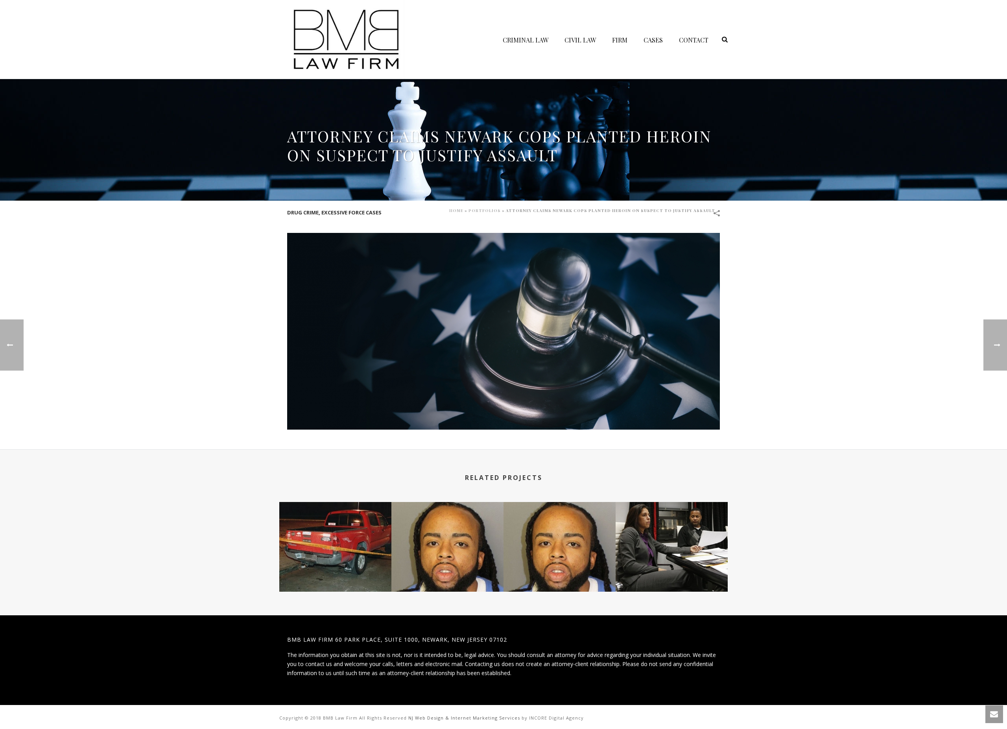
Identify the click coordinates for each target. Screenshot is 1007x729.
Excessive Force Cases (351, 212)
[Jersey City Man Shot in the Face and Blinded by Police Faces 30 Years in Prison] (335, 533)
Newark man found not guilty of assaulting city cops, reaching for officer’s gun (448, 562)
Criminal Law (525, 40)
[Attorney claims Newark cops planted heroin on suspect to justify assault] (503, 330)
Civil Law (580, 40)
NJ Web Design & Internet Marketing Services (464, 718)
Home (456, 210)
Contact (693, 40)
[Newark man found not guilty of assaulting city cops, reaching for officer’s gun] (447, 533)
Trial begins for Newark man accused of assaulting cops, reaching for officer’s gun (560, 562)
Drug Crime (303, 212)
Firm (619, 40)
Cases (653, 40)
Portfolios (484, 210)
